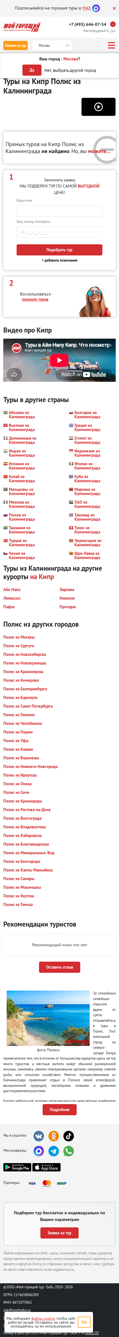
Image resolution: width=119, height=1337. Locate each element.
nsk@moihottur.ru (17, 1310)
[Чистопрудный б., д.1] (114, 24)
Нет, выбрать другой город (70, 70)
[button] (98, 107)
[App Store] (46, 1167)
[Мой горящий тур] (22, 27)
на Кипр (42, 576)
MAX (86, 8)
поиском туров (35, 299)
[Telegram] (53, 1151)
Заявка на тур (15, 45)
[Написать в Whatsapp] (68, 1151)
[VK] (38, 1136)
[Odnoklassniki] (53, 1136)
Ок (84, 1322)
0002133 (92, 1333)
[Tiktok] (68, 1136)
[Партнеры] (49, 1183)
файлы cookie (43, 1318)
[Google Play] (17, 1167)
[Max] (96, 8)
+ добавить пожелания (59, 260)
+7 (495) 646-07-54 (87, 24)
